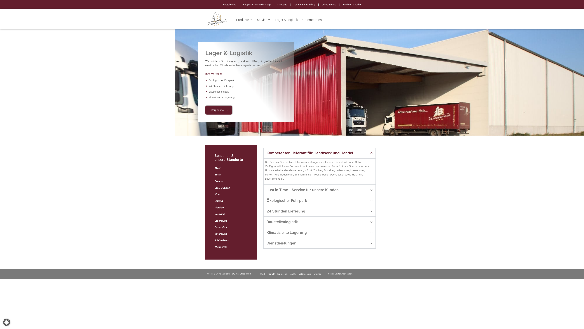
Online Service (329, 4)
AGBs (293, 274)
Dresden (219, 181)
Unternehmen (312, 20)
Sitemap (317, 274)
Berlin (217, 174)
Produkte (242, 20)
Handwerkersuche (351, 4)
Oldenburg (220, 220)
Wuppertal (220, 246)
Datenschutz (305, 274)
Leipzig (218, 200)
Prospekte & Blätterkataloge (256, 4)
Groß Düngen (222, 187)
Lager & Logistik (286, 20)
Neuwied (219, 214)
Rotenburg (220, 233)
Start (262, 274)
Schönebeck (221, 240)
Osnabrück (220, 227)
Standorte (282, 4)
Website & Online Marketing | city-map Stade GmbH (229, 274)
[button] (6, 322)
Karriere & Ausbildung (304, 4)
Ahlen (217, 168)
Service (262, 20)
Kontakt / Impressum (277, 274)
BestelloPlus (229, 4)
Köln (217, 194)
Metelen (219, 207)
